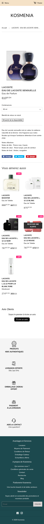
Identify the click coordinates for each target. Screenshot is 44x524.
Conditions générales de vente (22, 469)
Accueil (4, 28)
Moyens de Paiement (22, 448)
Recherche (22, 475)
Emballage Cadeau (22, 455)
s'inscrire (38, 504)
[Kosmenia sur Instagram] (22, 513)
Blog (22, 478)
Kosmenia (21, 520)
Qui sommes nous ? (22, 466)
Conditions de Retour (22, 451)
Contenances (7, 105)
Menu (7, 3)
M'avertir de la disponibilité (12, 120)
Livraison (22, 445)
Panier (39, 3)
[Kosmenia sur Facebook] (17, 513)
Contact (22, 472)
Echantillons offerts (22, 458)
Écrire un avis (22, 319)
